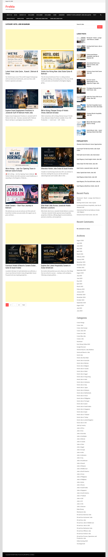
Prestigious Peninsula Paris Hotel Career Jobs (94, 89)
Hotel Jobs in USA (82, 422)
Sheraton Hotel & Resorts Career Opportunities (89, 144)
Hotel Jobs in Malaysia (83, 390)
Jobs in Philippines (82, 477)
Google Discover (81, 347)
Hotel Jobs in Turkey (82, 417)
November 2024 (81, 297)
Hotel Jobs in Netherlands (84, 393)
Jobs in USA (80, 504)
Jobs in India (80, 452)
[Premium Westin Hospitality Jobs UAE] (81, 114)
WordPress (27, 554)
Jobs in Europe (81, 450)
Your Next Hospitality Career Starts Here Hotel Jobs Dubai (94, 105)
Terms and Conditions (41, 18)
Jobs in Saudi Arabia (82, 487)
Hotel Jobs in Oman (82, 395)
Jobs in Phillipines (81, 479)
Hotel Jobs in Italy (82, 385)
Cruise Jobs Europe (82, 328)
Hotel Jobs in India (82, 379)
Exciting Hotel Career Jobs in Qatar (86, 202)
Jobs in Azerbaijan (82, 436)
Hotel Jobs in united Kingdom (85, 420)
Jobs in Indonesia (81, 455)
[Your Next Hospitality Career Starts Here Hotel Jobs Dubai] (81, 105)
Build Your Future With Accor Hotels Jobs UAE (94, 97)
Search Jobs (80, 24)
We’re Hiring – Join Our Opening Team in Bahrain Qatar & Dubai (20, 170)
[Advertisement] (40, 39)
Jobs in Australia (81, 433)
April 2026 (79, 251)
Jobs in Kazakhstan (82, 460)
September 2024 (81, 303)
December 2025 (81, 262)
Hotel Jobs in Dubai (82, 371)
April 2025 (79, 284)
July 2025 (79, 275)
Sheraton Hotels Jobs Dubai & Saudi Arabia (57, 169)
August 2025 (80, 273)
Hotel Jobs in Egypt (82, 374)
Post (94, 15)
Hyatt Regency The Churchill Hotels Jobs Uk (88, 181)
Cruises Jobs (80, 339)
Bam (33, 554)
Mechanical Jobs (81, 512)
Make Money (80, 509)
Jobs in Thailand (81, 496)
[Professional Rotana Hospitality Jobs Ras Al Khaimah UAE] (81, 55)
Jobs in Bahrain (81, 439)
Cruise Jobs (80, 325)
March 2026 (80, 254)
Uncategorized (81, 543)
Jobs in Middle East (82, 468)
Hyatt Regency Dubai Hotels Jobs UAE (87, 177)
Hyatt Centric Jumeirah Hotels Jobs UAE (87, 168)
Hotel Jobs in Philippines (83, 398)
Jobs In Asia (80, 431)
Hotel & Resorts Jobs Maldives (85, 349)
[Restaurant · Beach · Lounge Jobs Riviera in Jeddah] (81, 38)
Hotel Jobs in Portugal (83, 401)
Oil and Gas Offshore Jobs (84, 531)
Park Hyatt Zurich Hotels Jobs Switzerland (88, 155)
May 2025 (79, 281)
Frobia (10, 6)
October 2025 (80, 267)
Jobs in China (80, 444)
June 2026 (79, 246)
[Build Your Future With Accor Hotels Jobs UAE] (81, 97)
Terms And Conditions (56, 18)
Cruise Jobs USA (81, 331)
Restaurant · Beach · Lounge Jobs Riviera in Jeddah (94, 38)
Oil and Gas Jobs (81, 520)
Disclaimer (31, 15)
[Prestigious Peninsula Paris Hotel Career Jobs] (81, 88)
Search (99, 26)
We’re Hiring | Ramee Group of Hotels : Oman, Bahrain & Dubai (55, 111)
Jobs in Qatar (80, 482)
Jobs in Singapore (81, 490)
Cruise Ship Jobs (81, 336)
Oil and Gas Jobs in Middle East (85, 523)
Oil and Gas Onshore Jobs (84, 533)
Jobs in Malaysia (81, 466)
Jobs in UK (80, 501)
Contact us (22, 15)
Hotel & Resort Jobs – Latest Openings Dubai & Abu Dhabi (94, 131)
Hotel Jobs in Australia (83, 360)
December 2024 (81, 294)
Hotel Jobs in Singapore (83, 409)
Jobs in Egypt (80, 447)
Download (79, 341)
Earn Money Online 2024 (83, 344)
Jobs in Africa (80, 428)
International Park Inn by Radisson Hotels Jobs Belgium (93, 64)
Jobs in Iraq (80, 458)
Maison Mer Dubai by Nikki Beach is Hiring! (94, 122)
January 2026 (80, 259)
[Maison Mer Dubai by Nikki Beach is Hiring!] (81, 122)
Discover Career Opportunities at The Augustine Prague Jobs (93, 81)
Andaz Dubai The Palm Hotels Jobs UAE (87, 164)
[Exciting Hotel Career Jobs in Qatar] (81, 46)
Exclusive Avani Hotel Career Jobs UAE (87, 215)
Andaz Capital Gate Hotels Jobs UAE (86, 172)
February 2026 (80, 257)
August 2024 (80, 305)
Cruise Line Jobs (81, 333)
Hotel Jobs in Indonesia (83, 382)
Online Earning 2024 (82, 541)
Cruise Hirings (80, 322)
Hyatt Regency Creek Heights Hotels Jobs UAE (89, 159)
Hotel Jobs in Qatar (82, 404)
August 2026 (80, 240)
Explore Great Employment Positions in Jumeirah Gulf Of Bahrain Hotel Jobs (20, 111)
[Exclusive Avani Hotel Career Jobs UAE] (81, 71)
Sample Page (20, 18)
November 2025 (81, 265)
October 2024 (80, 300)
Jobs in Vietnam (81, 506)
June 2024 (79, 311)
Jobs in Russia (81, 485)
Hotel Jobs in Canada (82, 368)
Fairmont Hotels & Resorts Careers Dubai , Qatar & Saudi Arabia (21, 267)
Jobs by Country (81, 425)
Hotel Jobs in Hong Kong (84, 376)
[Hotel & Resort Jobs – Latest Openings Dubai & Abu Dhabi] (81, 130)
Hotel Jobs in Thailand (83, 414)
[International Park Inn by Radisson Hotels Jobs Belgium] (81, 63)
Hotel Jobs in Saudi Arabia (84, 406)
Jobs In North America (83, 471)
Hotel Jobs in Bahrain (83, 363)
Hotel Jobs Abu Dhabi (83, 358)
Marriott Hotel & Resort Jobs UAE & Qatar (79, 15)
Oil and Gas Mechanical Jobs (84, 528)
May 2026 (79, 248)
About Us (9, 15)
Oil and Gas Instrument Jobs (84, 517)
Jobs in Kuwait (81, 463)
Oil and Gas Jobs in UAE (83, 525)
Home (54, 15)
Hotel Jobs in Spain (82, 412)
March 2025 (80, 286)
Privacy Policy (11, 18)
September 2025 (81, 270)
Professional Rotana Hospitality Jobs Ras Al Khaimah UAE (93, 56)
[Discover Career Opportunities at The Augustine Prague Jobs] (81, 80)
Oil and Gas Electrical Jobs (84, 514)
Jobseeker (61, 15)
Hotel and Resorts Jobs (83, 352)
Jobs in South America (83, 493)
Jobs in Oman (80, 474)
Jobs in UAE (80, 498)
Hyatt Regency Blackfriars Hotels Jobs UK (88, 186)
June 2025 (79, 278)
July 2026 (79, 243)
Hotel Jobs (80, 355)
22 (19, 305)
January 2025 (80, 292)
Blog (15, 15)
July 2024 (79, 308)
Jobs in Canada (81, 441)
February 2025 (80, 289)
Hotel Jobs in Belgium (83, 366)
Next (23, 305)
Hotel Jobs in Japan (82, 387)
